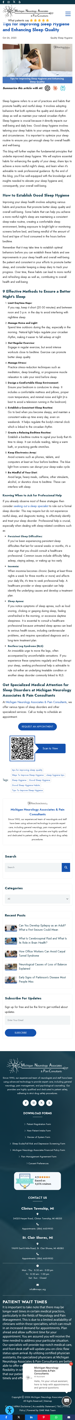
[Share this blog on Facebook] (6, 1417)
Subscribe (21, 1032)
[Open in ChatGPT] (47, 88)
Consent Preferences (38, 1163)
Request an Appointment (37, 726)
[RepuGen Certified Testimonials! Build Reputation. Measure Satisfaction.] (37, 1181)
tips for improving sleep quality (27, 770)
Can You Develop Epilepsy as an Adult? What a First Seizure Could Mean (42, 927)
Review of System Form (38, 1137)
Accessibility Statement (44, 1406)
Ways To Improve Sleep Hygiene (28, 775)
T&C (59, 1406)
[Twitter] (14, 2)
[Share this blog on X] (19, 1417)
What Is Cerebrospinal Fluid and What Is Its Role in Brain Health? (43, 940)
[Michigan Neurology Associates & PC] (28, 11)
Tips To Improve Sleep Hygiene (27, 790)
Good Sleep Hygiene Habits (26, 785)
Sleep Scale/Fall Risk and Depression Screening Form (38, 1143)
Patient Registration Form (39, 1124)
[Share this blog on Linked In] (31, 1417)
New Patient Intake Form (39, 1130)
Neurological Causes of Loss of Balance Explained (43, 966)
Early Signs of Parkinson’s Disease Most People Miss (42, 979)
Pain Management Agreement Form (39, 1156)
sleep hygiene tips (55, 775)
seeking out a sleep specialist (31, 506)
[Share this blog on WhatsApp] (56, 1417)
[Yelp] (20, 2)
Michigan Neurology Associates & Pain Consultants (36, 702)
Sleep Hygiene (19, 780)
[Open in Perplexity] (63, 88)
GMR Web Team (47, 1410)
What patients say (19, 20)
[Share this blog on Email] (68, 1417)
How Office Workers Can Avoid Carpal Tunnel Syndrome (42, 953)
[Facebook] (4, 2)
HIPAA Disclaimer (22, 1406)
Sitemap (48, 1401)
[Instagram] (9, 2)
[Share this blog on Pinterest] (44, 1417)
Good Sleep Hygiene (39, 780)
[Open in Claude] (55, 88)
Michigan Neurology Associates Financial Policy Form (39, 1150)
